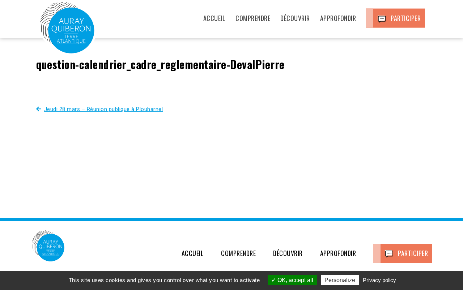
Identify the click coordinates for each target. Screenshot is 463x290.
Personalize (339, 280)
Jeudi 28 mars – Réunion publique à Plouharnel (103, 109)
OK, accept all (294, 280)
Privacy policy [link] (379, 280)
